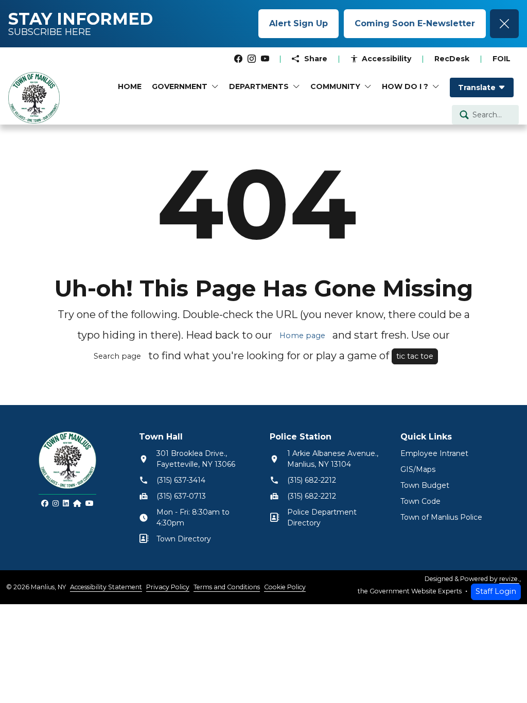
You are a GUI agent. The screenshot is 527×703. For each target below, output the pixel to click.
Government (179, 86)
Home (130, 86)
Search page (117, 356)
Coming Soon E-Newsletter (415, 23)
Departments (259, 86)
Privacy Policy (167, 587)
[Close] (504, 23)
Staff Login (496, 591)
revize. (509, 579)
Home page (302, 335)
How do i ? (405, 86)
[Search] (464, 114)
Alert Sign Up (298, 23)
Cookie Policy (285, 587)
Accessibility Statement (106, 587)
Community (335, 86)
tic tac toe (414, 356)
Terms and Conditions (227, 587)
